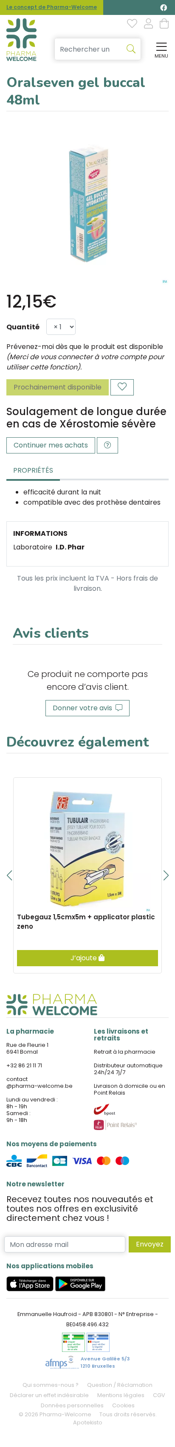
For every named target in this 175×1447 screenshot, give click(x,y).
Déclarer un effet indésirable (49, 1395)
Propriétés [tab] (33, 470)
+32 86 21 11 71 (24, 1065)
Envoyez (150, 1244)
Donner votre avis (84, 708)
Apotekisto (87, 1422)
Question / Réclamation (119, 1385)
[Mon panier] (164, 24)
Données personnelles (72, 1405)
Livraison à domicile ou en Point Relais (129, 1089)
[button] (9, 875)
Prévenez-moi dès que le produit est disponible (84, 347)
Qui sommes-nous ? (51, 1385)
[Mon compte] (148, 24)
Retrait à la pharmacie (124, 1052)
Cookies (123, 1405)
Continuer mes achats (51, 445)
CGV (159, 1395)
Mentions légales (120, 1395)
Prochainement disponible (58, 387)
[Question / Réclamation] (107, 445)
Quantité (23, 327)
